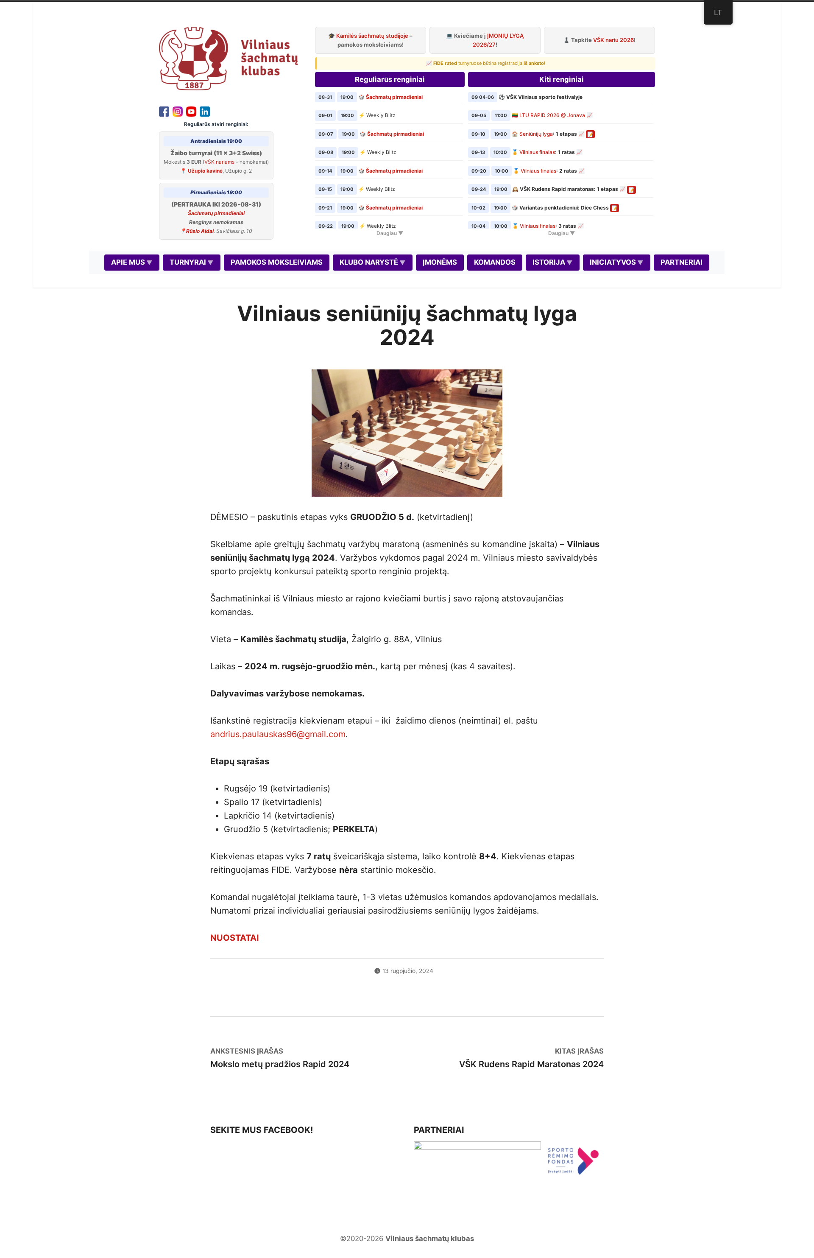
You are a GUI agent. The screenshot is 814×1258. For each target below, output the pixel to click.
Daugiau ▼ (389, 233)
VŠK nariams (219, 162)
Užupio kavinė (205, 171)
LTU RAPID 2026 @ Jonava (552, 115)
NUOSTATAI (234, 938)
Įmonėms (440, 262)
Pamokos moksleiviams (277, 262)
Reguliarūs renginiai (390, 79)
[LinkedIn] (205, 110)
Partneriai (681, 262)
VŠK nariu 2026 (613, 39)
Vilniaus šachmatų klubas (429, 1238)
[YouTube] (191, 110)
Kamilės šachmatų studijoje (372, 35)
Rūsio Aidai (200, 231)
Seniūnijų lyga (536, 134)
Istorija (548, 262)
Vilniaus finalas (537, 152)
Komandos (495, 262)
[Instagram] (178, 110)
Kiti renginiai (561, 79)
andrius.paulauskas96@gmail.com (278, 734)
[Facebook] (164, 110)
